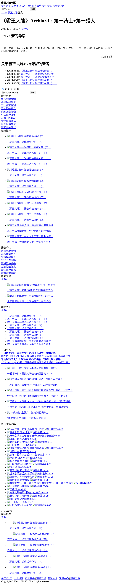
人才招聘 (18, 578)
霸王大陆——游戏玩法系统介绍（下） (41, 74)
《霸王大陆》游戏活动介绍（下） (39, 80)
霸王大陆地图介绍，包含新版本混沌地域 (29, 341)
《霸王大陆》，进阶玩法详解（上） (26, 338)
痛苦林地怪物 (8, 99)
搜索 (33, 9)
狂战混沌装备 (8, 115)
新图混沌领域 (8, 124)
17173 (4, 12)
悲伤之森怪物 (8, 111)
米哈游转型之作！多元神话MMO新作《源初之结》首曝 (31, 359)
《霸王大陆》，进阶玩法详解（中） (26, 334)
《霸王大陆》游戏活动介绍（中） (39, 70)
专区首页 (6, 6)
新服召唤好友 (8, 118)
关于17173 (6, 578)
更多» (4, 279)
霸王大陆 (13, 12)
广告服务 (30, 578)
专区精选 (47, 6)
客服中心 (64, 578)
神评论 (25, 29)
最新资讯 (16, 6)
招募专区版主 (60, 6)
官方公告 (37, 6)
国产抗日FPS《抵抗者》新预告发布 (20, 356)
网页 (7, 89)
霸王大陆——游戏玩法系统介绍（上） (41, 77)
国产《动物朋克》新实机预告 (55, 356)
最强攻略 (26, 6)
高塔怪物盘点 (8, 102)
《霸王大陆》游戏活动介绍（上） (39, 83)
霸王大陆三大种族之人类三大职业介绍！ (29, 344)
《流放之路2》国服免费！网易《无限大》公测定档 (28, 353)
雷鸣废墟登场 (8, 121)
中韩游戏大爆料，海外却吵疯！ (53, 362)
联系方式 (52, 578)
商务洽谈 (41, 578)
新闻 (16, 89)
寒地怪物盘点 (8, 108)
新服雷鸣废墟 (8, 127)
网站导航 (75, 578)
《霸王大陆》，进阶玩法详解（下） (26, 331)
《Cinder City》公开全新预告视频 (19, 362)
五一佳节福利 (8, 105)
